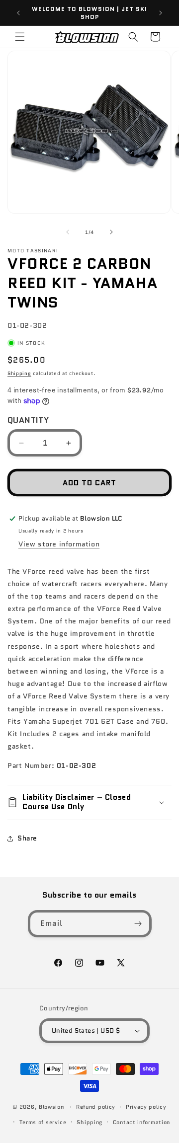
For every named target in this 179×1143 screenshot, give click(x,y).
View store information (58, 544)
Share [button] (27, 838)
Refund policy (95, 1107)
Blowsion (51, 1107)
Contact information (141, 1122)
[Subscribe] (138, 923)
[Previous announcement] (18, 13)
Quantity (28, 420)
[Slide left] (68, 232)
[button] (20, 37)
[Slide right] (111, 232)
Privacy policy (146, 1107)
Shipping (19, 373)
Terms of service (43, 1122)
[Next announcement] (161, 13)
